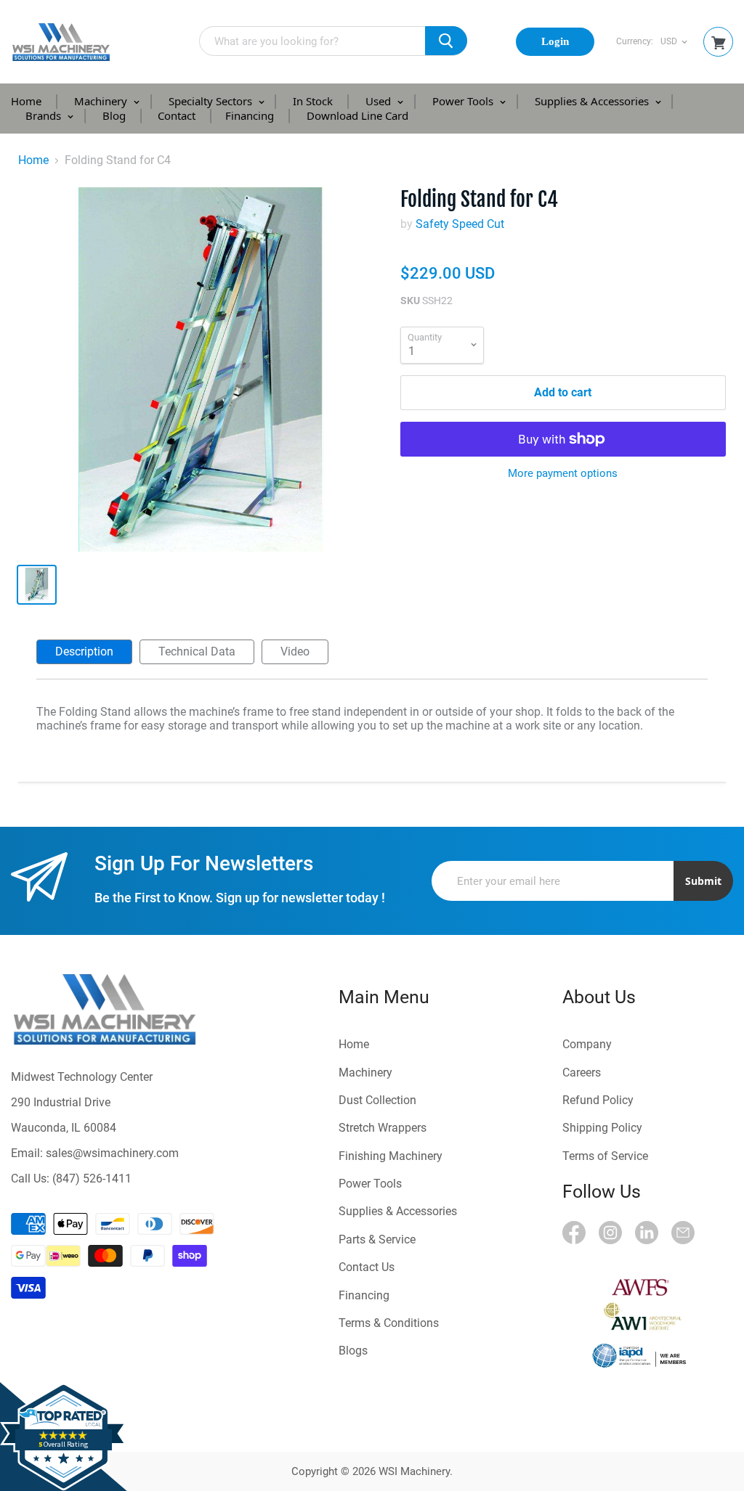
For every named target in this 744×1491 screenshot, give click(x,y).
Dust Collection (377, 1100)
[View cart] (718, 43)
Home (26, 100)
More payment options (563, 473)
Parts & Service (377, 1239)
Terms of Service (605, 1156)
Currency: (634, 41)
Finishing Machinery (390, 1156)
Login (555, 41)
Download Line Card (357, 115)
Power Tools (464, 100)
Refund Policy (598, 1100)
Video (295, 651)
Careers (581, 1072)
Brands (44, 115)
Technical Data (196, 651)
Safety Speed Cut (460, 224)
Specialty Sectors (212, 100)
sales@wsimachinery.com (112, 1153)
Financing (249, 115)
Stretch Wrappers (382, 1128)
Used (379, 100)
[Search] (446, 40)
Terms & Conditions (389, 1323)
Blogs (353, 1350)
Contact (176, 115)
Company (587, 1044)
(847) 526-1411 (92, 1178)
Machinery (102, 100)
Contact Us (367, 1267)
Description (84, 651)
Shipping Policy (602, 1128)
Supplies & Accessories (593, 100)
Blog (114, 115)
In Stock (313, 100)
